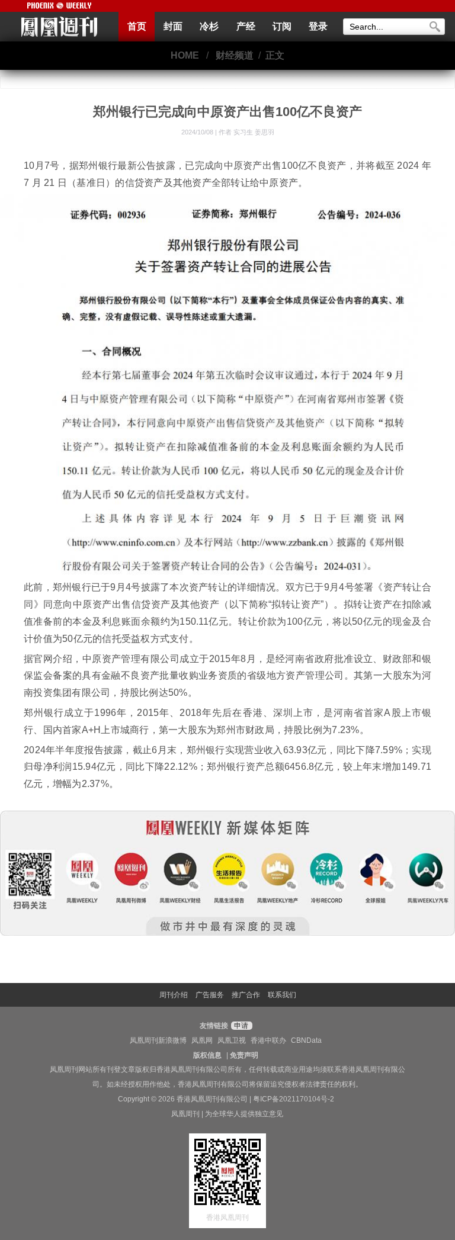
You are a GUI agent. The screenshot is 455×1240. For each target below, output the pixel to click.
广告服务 (210, 995)
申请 (240, 1025)
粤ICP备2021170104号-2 (293, 1099)
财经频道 (235, 55)
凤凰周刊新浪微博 (158, 1040)
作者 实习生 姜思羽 (246, 132)
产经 (245, 26)
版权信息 (207, 1055)
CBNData (306, 1040)
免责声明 (244, 1055)
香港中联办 (268, 1040)
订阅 (282, 26)
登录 (318, 26)
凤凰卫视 (231, 1040)
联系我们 (282, 995)
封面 (173, 26)
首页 (136, 26)
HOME (185, 55)
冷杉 (209, 26)
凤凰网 (202, 1040)
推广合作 (246, 995)
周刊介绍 (173, 995)
